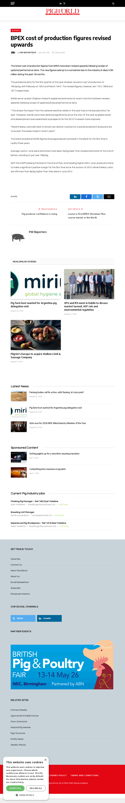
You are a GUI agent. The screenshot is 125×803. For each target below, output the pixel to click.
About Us (15, 576)
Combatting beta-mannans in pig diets (47, 469)
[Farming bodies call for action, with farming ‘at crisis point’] (19, 395)
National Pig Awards (20, 727)
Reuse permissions (20, 594)
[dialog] (26, 778)
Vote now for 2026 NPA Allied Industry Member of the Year (57, 423)
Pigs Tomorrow (18, 733)
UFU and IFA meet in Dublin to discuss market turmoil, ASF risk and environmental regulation (86, 306)
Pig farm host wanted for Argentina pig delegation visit (34, 304)
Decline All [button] (36, 788)
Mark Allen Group (71, 783)
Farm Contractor (19, 722)
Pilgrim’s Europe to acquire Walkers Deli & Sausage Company (36, 355)
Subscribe (15, 588)
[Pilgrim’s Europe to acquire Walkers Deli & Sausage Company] (36, 335)
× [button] (45, 760)
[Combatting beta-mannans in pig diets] (19, 472)
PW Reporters (28, 52)
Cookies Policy (57, 775)
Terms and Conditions (84, 775)
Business (16, 30)
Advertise (15, 559)
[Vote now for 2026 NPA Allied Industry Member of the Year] (19, 426)
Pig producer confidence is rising (39, 213)
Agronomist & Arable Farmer (25, 716)
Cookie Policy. (17, 782)
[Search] (113, 3)
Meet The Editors (19, 571)
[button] (26, 795)
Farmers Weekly (19, 710)
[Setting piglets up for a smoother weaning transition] (19, 457)
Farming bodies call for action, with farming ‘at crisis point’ (56, 392)
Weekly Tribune (18, 745)
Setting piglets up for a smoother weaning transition (54, 453)
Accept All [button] (15, 788)
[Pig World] (62, 12)
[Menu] (13, 3)
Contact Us (16, 565)
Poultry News (17, 739)
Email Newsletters (20, 582)
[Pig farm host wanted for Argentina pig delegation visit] (36, 284)
